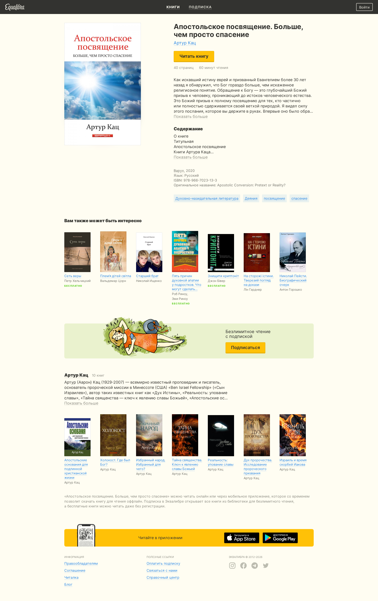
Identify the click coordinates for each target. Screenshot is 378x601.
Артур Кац (185, 42)
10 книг (84, 375)
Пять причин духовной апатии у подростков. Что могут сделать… (186, 282)
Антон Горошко (291, 289)
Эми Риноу (180, 298)
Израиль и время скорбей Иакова (293, 462)
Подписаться (245, 347)
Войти (364, 7)
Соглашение (74, 570)
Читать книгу (193, 56)
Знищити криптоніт (223, 276)
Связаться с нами (162, 570)
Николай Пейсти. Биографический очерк (293, 280)
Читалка (71, 577)
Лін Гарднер (253, 289)
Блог (68, 584)
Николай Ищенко (149, 281)
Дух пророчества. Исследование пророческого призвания (258, 466)
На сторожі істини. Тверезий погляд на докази (259, 280)
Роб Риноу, (180, 294)
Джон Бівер (216, 281)
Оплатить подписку (163, 563)
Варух (179, 170)
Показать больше (191, 116)
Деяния (251, 198)
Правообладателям (81, 563)
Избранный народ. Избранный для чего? (150, 464)
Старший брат (147, 276)
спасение (299, 198)
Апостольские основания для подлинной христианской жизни (76, 469)
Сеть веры (72, 276)
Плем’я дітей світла (115, 276)
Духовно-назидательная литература (206, 198)
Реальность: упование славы (220, 462)
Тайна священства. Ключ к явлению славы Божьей (187, 464)
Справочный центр (163, 577)
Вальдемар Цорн (113, 281)
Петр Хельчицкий (77, 281)
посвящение (274, 198)
